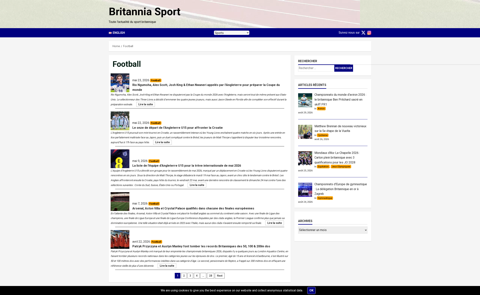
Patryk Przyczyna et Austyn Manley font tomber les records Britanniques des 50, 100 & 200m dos (201, 246)
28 (210, 275)
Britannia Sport (144, 11)
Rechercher (307, 61)
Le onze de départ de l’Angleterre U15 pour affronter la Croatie (177, 127)
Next (220, 275)
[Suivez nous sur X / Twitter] (363, 32)
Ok (311, 290)
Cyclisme (323, 135)
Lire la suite (146, 105)
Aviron (321, 108)
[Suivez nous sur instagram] (368, 32)
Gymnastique (325, 198)
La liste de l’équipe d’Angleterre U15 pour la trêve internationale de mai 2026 (186, 165)
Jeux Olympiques (341, 166)
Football (155, 80)
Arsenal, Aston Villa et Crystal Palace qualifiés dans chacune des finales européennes (193, 208)
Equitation (323, 166)
